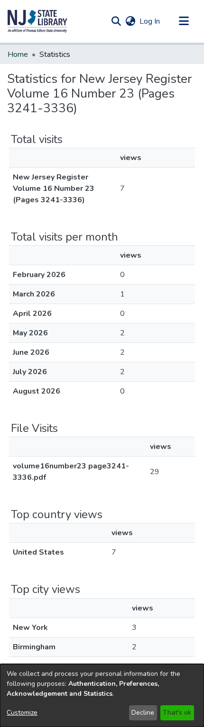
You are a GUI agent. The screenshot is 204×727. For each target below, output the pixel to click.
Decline (142, 712)
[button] (37, 21)
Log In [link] (150, 21)
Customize (22, 712)
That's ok (177, 712)
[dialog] (102, 695)
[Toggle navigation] (183, 21)
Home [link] (18, 54)
